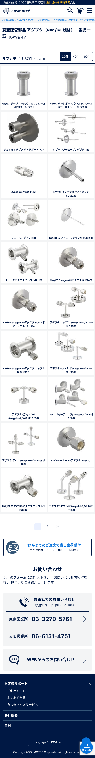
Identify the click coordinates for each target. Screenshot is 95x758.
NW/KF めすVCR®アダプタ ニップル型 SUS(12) (23, 508)
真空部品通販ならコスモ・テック (18, 19)
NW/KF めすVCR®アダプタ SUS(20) (71, 460)
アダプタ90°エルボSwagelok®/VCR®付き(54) (71, 370)
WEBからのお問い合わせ (51, 659)
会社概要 (11, 715)
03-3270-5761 (40, 619)
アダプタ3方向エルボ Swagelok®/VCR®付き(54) (23, 416)
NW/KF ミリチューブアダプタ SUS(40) (71, 238)
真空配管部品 (44, 19)
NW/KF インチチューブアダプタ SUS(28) (71, 193)
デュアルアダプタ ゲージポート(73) (24, 149)
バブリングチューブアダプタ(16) (71, 149)
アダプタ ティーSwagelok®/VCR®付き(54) (23, 462)
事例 (7, 725)
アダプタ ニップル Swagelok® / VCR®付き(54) (71, 324)
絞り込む (86, 749)
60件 (87, 56)
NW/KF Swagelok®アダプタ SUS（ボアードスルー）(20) (24, 324)
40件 (76, 56)
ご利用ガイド (16, 691)
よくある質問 (16, 698)
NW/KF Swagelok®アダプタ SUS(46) (71, 280)
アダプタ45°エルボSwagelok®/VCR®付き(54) (71, 508)
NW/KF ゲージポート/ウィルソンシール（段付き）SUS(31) (24, 105)
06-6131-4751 (39, 636)
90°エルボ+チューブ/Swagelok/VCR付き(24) (71, 416)
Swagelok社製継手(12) (24, 191)
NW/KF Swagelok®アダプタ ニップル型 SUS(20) (24, 370)
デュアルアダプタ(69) (23, 238)
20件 (65, 56)
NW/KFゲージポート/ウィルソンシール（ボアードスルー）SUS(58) (71, 105)
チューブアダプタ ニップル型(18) (23, 280)
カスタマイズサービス (22, 704)
